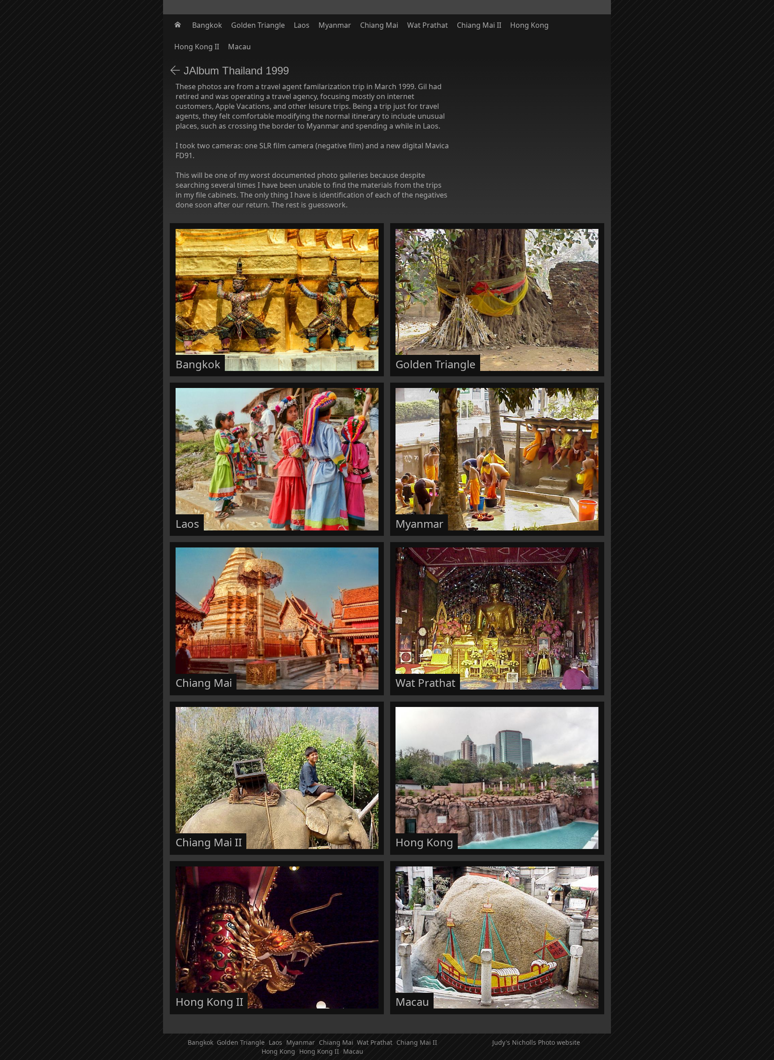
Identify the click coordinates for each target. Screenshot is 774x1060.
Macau (239, 47)
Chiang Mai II (479, 25)
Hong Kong (529, 25)
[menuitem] (179, 25)
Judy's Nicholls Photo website (536, 1042)
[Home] (179, 25)
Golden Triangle (258, 25)
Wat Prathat (427, 25)
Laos (302, 25)
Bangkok (207, 25)
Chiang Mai (379, 25)
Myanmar (334, 25)
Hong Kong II (196, 47)
